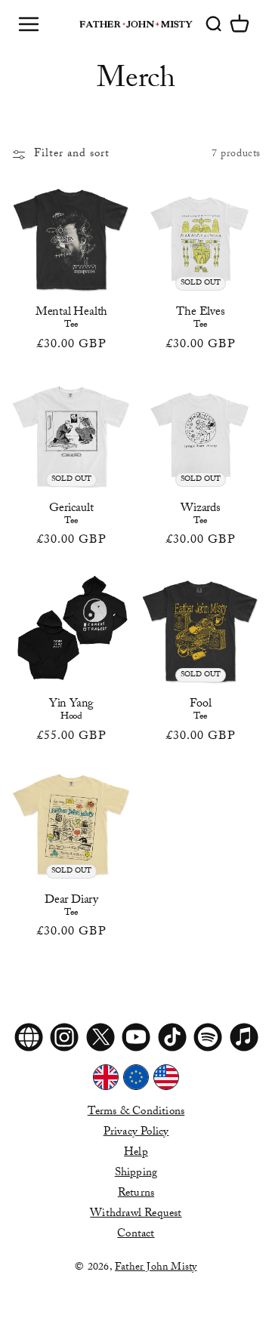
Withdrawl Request (135, 1214)
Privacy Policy (136, 1133)
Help (136, 1153)
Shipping (136, 1174)
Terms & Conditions (136, 1112)
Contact (135, 1235)
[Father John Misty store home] (136, 24)
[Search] (213, 24)
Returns (136, 1194)
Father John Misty (155, 1267)
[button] (239, 24)
